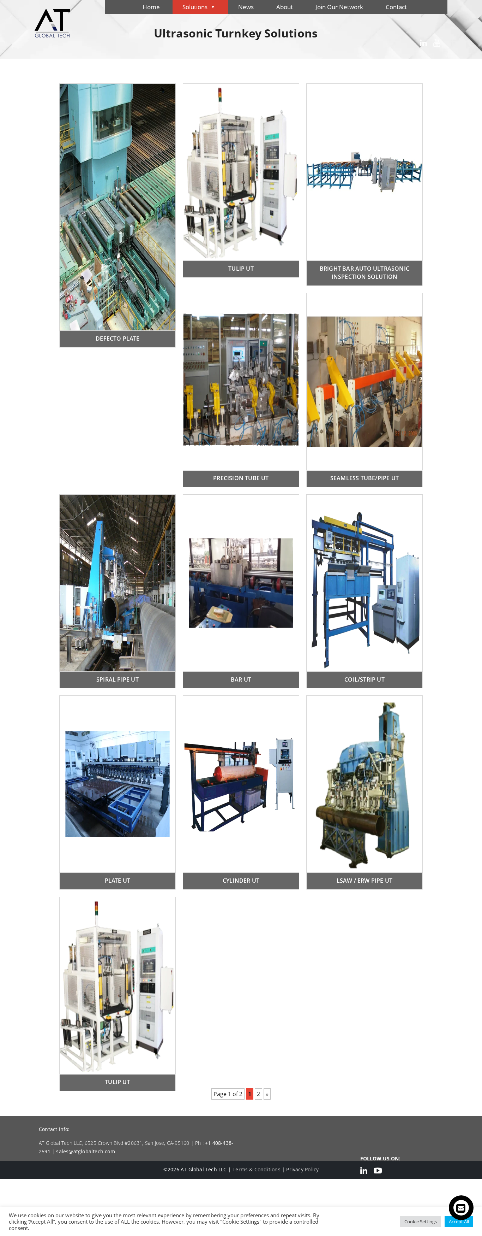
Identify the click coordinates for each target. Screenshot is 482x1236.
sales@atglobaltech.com (85, 1151)
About (284, 7)
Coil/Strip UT (364, 679)
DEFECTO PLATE (117, 338)
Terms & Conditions (257, 1169)
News (246, 7)
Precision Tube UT (241, 478)
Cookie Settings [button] (420, 1221)
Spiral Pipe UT (117, 679)
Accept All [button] (459, 1221)
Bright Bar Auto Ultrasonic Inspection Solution (364, 273)
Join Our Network (339, 7)
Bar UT (241, 679)
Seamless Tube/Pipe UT (364, 478)
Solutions (194, 7)
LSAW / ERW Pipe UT (365, 880)
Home (151, 7)
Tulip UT (241, 268)
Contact (396, 7)
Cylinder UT (241, 880)
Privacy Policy (302, 1169)
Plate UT (118, 880)
